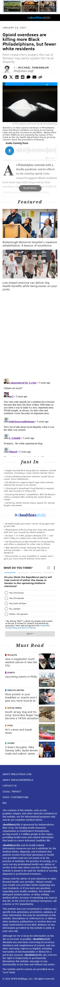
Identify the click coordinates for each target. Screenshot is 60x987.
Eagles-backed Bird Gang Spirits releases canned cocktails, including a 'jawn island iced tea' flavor (30, 471)
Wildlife (12, 654)
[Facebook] (5, 78)
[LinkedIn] (16, 78)
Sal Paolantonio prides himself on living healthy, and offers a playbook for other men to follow (29, 543)
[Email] (34, 78)
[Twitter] (11, 78)
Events (11, 672)
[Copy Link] (40, 78)
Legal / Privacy (12, 791)
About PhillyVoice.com (17, 774)
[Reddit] (22, 78)
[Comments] (28, 78)
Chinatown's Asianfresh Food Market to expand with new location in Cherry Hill (29, 489)
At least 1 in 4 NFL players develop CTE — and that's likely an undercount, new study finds (28, 537)
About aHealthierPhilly (18, 780)
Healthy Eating (15, 690)
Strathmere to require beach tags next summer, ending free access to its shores (29, 483)
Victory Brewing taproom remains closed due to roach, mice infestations (29, 477)
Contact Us (10, 785)
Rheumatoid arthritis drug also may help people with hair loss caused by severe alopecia (29, 531)
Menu (54, 17)
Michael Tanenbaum (33, 67)
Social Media (14, 707)
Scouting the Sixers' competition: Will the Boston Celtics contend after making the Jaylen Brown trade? (29, 497)
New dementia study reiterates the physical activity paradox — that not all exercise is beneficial (26, 550)
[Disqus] (30, 335)
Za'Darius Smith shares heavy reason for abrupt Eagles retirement (29, 504)
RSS (5, 803)
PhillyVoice (8, 17)
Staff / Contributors (15, 797)
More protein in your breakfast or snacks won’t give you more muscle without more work (28, 557)
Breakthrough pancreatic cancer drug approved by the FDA (29, 525)
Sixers (11, 743)
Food (10, 725)
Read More (30, 188)
